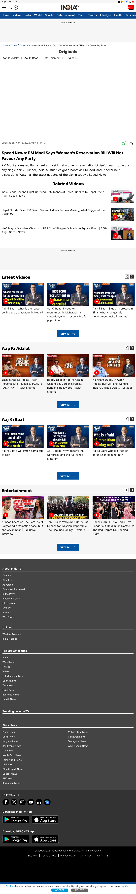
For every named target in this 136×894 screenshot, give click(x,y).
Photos (92, 15)
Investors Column (11, 598)
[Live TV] (131, 7)
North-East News (11, 755)
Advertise (7, 584)
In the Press (8, 593)
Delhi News (8, 736)
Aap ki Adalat (10, 58)
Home (5, 15)
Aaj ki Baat (31, 58)
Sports (49, 15)
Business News (10, 694)
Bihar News (8, 732)
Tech (81, 15)
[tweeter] (14, 802)
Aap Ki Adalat (16, 348)
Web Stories (8, 617)
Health (118, 15)
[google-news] (47, 802)
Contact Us (8, 575)
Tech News (8, 685)
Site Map (32, 855)
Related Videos (68, 183)
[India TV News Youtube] (133, 1)
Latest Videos (16, 277)
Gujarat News (9, 773)
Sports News (9, 680)
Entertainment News (13, 676)
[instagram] (22, 802)
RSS (106, 855)
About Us (7, 580)
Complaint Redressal (13, 589)
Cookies (10, 886)
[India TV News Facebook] (127, 1)
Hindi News (8, 603)
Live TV (6, 607)
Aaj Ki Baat (13, 419)
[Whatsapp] (124, 143)
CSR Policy (86, 855)
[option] (22, 298)
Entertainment (66, 15)
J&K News (8, 778)
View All (65, 333)
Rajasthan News (76, 736)
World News (8, 662)
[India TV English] (70, 7)
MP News (7, 750)
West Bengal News (78, 745)
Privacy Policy (68, 855)
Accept (59, 890)
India (28, 15)
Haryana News (10, 741)
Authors (6, 612)
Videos (16, 15)
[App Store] (45, 819)
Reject (79, 890)
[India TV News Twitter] (130, 1)
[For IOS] (45, 839)
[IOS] (119, 1)
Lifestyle (105, 15)
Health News (9, 699)
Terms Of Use (48, 855)
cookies (125, 886)
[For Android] (15, 839)
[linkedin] (39, 802)
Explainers (8, 690)
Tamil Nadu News (12, 759)
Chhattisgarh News (12, 769)
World (38, 15)
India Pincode (9, 638)
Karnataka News (11, 783)
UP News (7, 764)
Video (14, 45)
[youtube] (30, 802)
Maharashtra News (78, 732)
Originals (24, 45)
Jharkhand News (11, 745)
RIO (98, 855)
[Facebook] (5, 802)
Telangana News (77, 741)
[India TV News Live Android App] (15, 819)
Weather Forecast (11, 634)
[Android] (122, 1)
